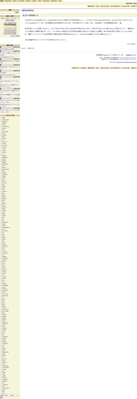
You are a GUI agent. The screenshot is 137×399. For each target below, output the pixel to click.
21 (13, 32)
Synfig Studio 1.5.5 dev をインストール (10, 67)
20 (12, 32)
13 (12, 30)
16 (4, 32)
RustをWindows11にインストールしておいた (9, 105)
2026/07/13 (17, 51)
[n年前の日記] (40, 10)
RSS (97, 6)
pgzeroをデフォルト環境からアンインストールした (9, 85)
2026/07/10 (17, 70)
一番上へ (133, 68)
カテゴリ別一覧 (114, 6)
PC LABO (21, 1)
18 (8, 32)
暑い (1, 79)
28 (13, 33)
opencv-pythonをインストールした (9, 82)
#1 (24, 15)
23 (4, 33)
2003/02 (10, 23)
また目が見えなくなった (7, 57)
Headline (83, 68)
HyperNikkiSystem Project (130, 62)
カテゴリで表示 (15, 36)
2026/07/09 (17, 77)
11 (8, 30)
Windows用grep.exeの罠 (7, 49)
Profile (15, 1)
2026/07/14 (17, 47)
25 (8, 33)
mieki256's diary (131, 3)
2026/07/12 (17, 59)
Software (28, 1)
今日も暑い (3, 72)
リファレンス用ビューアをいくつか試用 (10, 54)
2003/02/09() (28, 10)
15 (15, 30)
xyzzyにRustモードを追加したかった (9, 91)
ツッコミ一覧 (125, 6)
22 (15, 32)
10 (6, 30)
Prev (6, 23)
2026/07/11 (17, 65)
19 (10, 32)
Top (2, 1)
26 (10, 33)
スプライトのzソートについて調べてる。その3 (9, 111)
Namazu (105, 55)
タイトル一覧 (104, 6)
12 (10, 30)
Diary (60, 1)
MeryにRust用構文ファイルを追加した (10, 95)
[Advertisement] (100, 74)
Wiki (39, 1)
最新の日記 (91, 6)
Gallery (34, 1)
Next (15, 23)
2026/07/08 (17, 88)
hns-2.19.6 (119, 62)
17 (6, 32)
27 (12, 33)
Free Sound (46, 1)
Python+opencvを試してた (7, 75)
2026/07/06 (17, 108)
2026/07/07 (17, 98)
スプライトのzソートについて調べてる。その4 (9, 101)
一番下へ (133, 6)
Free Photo (54, 1)
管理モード (76, 68)
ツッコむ (131, 44)
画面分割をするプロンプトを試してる (10, 62)
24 (6, 33)
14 (13, 30)
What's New (8, 1)
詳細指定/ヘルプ (131, 55)
